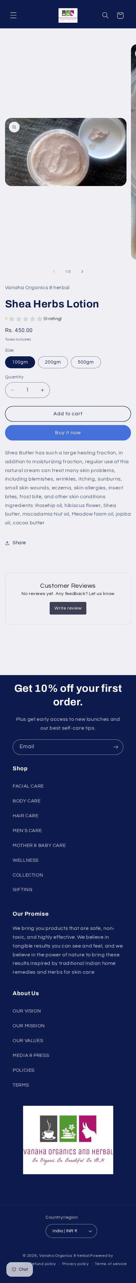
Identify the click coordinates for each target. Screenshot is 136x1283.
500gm (86, 362)
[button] (13, 15)
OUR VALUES (28, 1040)
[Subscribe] (115, 747)
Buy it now (68, 432)
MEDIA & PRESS (31, 1055)
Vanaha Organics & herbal (64, 1255)
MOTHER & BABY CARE (39, 845)
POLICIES (23, 1070)
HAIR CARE (26, 816)
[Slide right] (82, 271)
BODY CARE (27, 801)
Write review (67, 608)
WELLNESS (26, 860)
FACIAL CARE (28, 786)
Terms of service (111, 1264)
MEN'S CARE (27, 830)
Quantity (14, 377)
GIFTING (22, 889)
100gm (20, 362)
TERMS (21, 1085)
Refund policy (43, 1264)
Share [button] (19, 542)
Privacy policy (75, 1264)
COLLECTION (28, 875)
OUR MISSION (29, 1025)
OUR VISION (27, 1011)
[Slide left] (54, 271)
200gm (53, 362)
